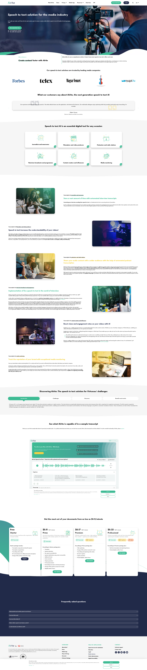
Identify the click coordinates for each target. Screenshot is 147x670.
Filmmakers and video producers (73, 145)
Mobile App (72, 2)
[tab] (24, 398)
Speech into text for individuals (95, 647)
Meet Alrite (51, 2)
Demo (57, 2)
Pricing (63, 2)
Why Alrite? (64, 647)
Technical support (119, 647)
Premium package (104, 341)
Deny (111, 667)
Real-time (88, 2)
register (122, 428)
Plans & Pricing (65, 653)
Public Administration (93, 656)
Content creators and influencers (73, 163)
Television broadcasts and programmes (40, 163)
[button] (133, 3)
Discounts (64, 656)
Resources (79, 2)
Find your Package (66, 658)
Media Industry (91, 654)
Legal (89, 651)
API (94, 2)
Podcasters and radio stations (106, 145)
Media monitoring (106, 163)
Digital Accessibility (93, 658)
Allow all (111, 662)
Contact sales (118, 649)
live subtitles (62, 299)
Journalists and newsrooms (40, 144)
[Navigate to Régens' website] (20, 646)
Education (90, 649)
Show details (31, 665)
